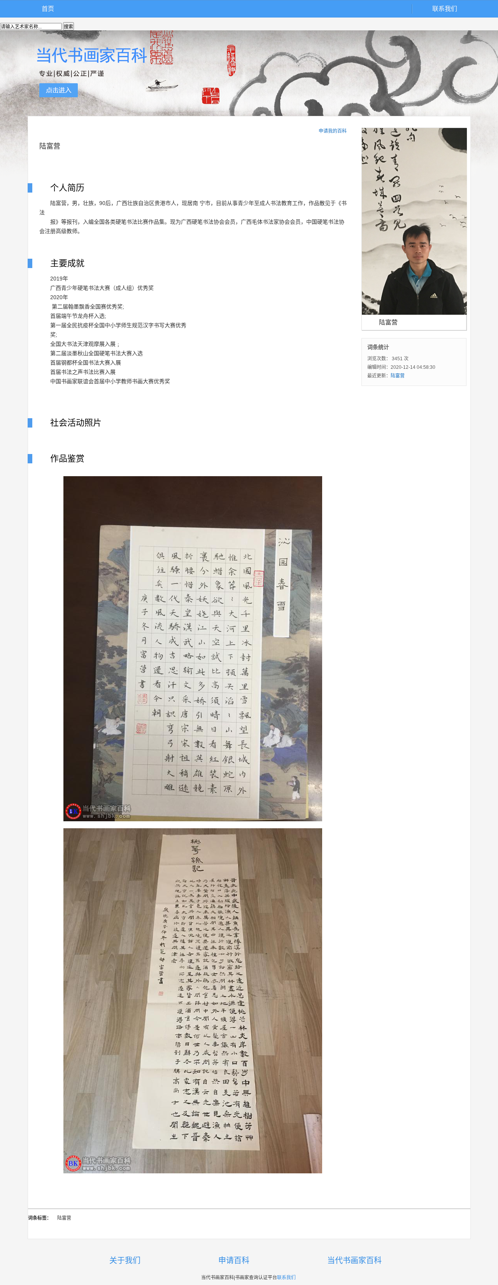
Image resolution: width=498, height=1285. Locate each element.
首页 (48, 8)
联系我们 (444, 8)
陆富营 (398, 376)
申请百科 (233, 1260)
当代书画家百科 (354, 1260)
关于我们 (124, 1260)
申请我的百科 (333, 131)
